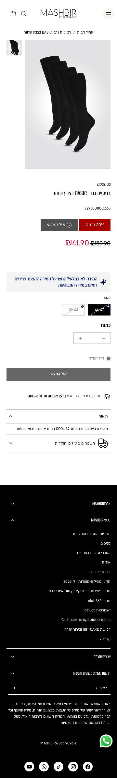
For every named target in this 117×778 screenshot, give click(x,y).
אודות (106, 562)
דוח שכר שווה (99, 572)
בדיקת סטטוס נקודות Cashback (85, 619)
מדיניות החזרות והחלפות (91, 534)
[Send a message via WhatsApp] (106, 741)
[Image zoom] (67, 104)
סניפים (105, 543)
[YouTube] (29, 766)
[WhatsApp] (44, 766)
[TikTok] (58, 766)
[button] (58, 374)
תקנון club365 (99, 600)
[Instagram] (73, 766)
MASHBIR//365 (52, 743)
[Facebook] (88, 766)
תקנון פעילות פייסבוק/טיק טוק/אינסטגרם (79, 591)
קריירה (105, 639)
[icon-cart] (13, 13)
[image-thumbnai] (14, 47)
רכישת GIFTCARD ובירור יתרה (87, 629)
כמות (105, 325)
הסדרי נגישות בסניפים (93, 552)
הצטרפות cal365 (97, 610)
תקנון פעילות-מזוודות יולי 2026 (86, 581)
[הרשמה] (15, 688)
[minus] (103, 338)
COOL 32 (103, 184)
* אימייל (101, 688)
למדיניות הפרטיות (74, 722)
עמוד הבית (85, 32)
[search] (24, 13)
